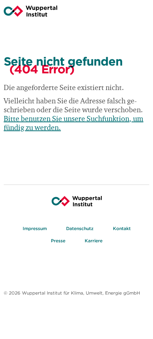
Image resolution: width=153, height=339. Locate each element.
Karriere (93, 240)
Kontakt (122, 228)
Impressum (35, 228)
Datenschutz (80, 228)
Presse (58, 240)
